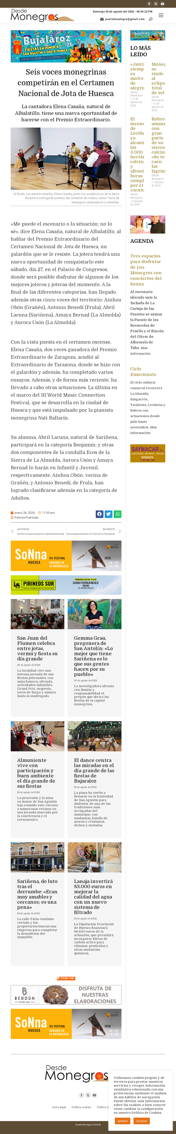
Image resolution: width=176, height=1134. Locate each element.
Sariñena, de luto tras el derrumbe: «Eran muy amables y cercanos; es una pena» (37, 894)
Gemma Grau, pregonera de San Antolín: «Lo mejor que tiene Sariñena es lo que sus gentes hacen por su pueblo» (93, 656)
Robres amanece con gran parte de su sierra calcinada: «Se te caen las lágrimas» (162, 145)
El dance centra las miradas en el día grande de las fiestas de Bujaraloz (94, 771)
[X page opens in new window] (156, 4)
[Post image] (37, 614)
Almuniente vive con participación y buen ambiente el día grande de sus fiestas (36, 773)
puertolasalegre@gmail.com (125, 19)
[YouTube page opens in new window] (162, 4)
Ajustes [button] (122, 1121)
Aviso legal (59, 1107)
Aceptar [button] (141, 1121)
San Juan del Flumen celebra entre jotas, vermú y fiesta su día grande (37, 648)
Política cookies (81, 1107)
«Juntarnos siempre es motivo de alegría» (143, 76)
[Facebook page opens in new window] (149, 4)
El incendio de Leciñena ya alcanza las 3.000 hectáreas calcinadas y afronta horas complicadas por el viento (144, 155)
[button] (99, 514)
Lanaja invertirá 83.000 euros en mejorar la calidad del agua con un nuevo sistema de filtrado (93, 897)
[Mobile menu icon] (161, 15)
